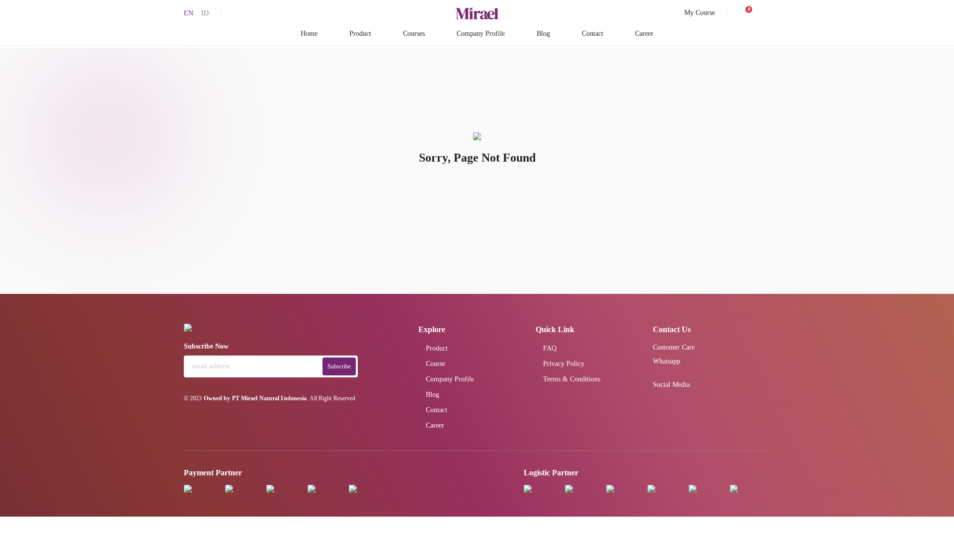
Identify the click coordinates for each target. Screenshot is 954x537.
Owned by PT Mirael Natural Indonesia (255, 398)
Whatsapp (666, 361)
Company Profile (481, 33)
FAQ (549, 348)
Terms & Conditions (571, 379)
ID (205, 13)
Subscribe (339, 366)
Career (644, 33)
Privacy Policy (563, 363)
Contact (592, 33)
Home (309, 33)
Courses (414, 33)
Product (360, 33)
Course (435, 363)
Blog (543, 33)
